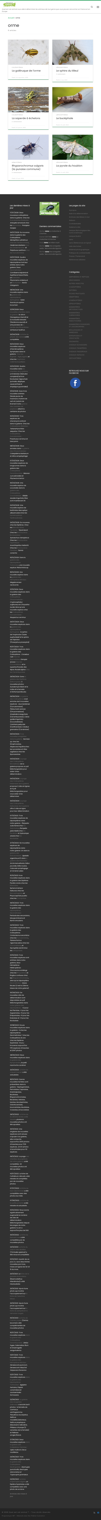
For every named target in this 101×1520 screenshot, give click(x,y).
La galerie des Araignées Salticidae (18, 1402)
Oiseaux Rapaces (76, 355)
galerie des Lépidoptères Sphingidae (15, 297)
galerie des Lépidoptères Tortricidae (15, 562)
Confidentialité (75, 224)
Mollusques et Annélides (76, 331)
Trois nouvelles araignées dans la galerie (18, 736)
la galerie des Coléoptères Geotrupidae (15, 1464)
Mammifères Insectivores (75, 319)
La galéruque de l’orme (26, 70)
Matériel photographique (79, 250)
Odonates (74, 341)
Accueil (11, 18)
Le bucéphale (64, 118)
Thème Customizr (38, 1516)
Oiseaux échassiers (78, 345)
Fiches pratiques (77, 294)
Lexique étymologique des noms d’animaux (79, 231)
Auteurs (72, 220)
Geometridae (15, 270)
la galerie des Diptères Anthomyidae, (18, 679)
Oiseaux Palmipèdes (78, 348)
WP (13, 1516)
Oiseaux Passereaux (78, 352)
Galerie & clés (74, 227)
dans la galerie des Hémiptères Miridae (20, 1359)
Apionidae (17, 225)
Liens (71, 239)
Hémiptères (74, 297)
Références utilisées (77, 260)
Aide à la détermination (78, 214)
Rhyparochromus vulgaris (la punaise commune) (27, 167)
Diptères (73, 290)
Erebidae (16, 278)
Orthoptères (75, 358)
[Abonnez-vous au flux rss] (94, 1512)
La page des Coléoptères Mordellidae (18, 761)
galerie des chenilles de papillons (18, 406)
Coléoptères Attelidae (19, 426)
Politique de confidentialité (79, 253)
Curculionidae (22, 938)
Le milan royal (53, 243)
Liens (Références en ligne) (80, 243)
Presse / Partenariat (77, 256)
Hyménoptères (75, 300)
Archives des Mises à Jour (79, 217)
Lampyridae (17, 950)
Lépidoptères (75, 304)
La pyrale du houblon (69, 165)
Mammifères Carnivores (74, 314)
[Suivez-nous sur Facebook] (98, 1512)
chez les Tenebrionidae (19, 243)
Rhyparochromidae (20, 978)
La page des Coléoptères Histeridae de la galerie (19, 781)
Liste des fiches (75, 246)
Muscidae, (14, 885)
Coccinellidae (15, 945)
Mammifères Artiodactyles (76, 308)
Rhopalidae (21, 973)
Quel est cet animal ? (19, 1512)
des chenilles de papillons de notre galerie (19, 1158)
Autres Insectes (76, 283)
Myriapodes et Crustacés (75, 337)
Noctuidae (16, 283)
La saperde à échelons (26, 118)
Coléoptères (75, 287)
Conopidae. (21, 898)
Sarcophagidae (16, 893)
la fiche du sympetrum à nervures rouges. (18, 1310)
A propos (72, 210)
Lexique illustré (75, 236)
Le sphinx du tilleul (67, 70)
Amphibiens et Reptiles (79, 277)
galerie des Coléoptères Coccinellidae (15, 493)
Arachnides (74, 280)
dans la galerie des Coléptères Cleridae (20, 1444)
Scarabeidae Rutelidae (19, 220)
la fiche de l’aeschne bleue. (18, 1296)
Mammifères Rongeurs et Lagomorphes (79, 325)
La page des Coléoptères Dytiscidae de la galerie (19, 803)
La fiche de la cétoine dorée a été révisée (19, 1116)
